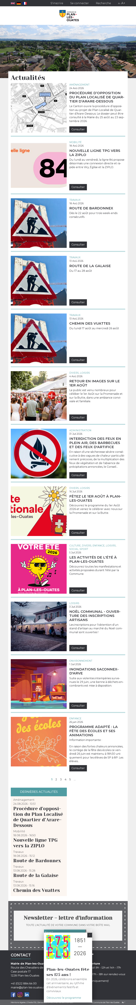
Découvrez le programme (64, 997)
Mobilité (75, 142)
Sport (84, 549)
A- (119, 3)
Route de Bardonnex (91, 208)
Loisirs (85, 372)
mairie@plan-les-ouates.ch (28, 987)
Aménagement (79, 84)
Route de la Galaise (90, 266)
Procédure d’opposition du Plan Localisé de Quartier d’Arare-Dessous (96, 97)
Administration (80, 430)
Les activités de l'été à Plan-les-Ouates (93, 559)
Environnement (80, 660)
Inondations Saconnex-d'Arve (94, 671)
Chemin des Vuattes (89, 323)
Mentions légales (18, 1002)
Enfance (99, 545)
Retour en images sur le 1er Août (94, 383)
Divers (74, 372)
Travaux (74, 199)
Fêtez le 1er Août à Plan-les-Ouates (95, 498)
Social (73, 549)
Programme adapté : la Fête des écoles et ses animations (93, 731)
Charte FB (31, 1002)
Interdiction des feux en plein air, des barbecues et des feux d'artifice (95, 443)
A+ (123, 3)
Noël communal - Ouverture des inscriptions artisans (94, 615)
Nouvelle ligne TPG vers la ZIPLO (94, 153)
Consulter (78, 129)
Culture (75, 545)
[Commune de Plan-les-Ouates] (69, 15)
